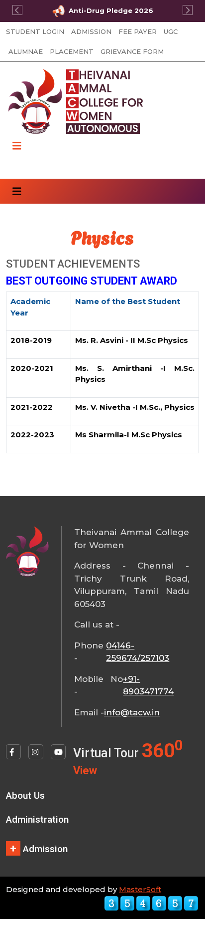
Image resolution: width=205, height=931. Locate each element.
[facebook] (13, 751)
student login (35, 31)
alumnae (25, 51)
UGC (171, 31)
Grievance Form (132, 51)
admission (91, 31)
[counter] (151, 903)
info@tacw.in (132, 712)
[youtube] (58, 751)
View (85, 770)
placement (72, 51)
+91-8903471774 (148, 685)
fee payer (137, 31)
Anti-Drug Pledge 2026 (111, 10)
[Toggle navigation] (17, 146)
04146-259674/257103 (137, 651)
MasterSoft (140, 889)
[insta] (35, 751)
